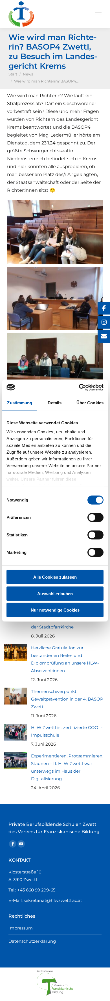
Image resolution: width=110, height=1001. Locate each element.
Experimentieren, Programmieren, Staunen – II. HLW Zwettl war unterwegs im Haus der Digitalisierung (67, 767)
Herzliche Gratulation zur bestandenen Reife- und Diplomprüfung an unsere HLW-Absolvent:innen (65, 659)
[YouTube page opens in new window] (21, 844)
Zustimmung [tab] (19, 402)
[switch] (95, 517)
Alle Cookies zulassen (55, 577)
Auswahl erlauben (55, 593)
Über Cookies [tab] (90, 402)
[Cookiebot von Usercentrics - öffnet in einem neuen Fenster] (79, 387)
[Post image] (15, 652)
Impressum (20, 928)
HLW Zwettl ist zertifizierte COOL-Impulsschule (67, 731)
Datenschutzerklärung (32, 941)
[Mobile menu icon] (98, 14)
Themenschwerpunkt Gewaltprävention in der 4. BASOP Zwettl (67, 699)
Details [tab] (54, 402)
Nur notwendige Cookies (55, 610)
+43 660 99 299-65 (36, 890)
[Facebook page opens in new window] (12, 844)
